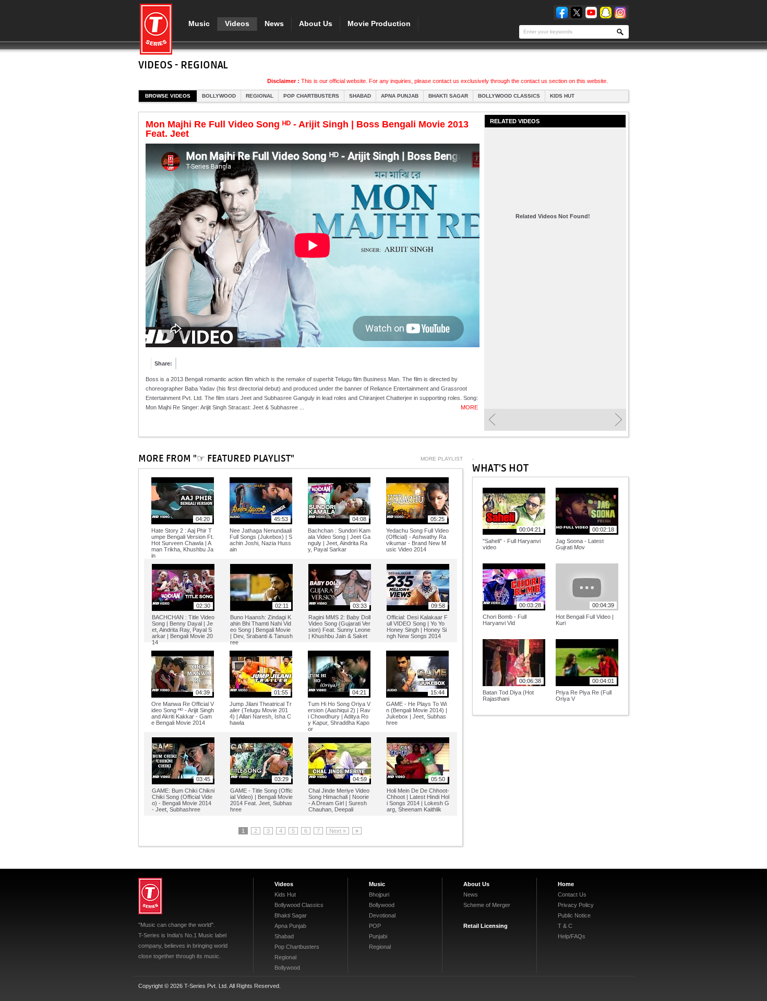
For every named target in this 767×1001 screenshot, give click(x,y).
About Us (315, 23)
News (274, 23)
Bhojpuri (379, 894)
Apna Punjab (399, 96)
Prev (491, 420)
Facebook (562, 12)
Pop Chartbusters (311, 96)
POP (375, 926)
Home (566, 884)
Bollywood (219, 96)
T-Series (150, 896)
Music (199, 23)
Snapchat (606, 12)
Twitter (576, 12)
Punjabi (378, 936)
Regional (259, 96)
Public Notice (574, 915)
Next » (337, 831)
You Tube (591, 12)
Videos (237, 23)
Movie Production (379, 23)
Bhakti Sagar (448, 96)
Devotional (382, 915)
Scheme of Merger (486, 905)
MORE (469, 407)
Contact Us (572, 894)
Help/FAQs (571, 936)
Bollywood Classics (509, 96)
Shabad (360, 96)
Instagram (620, 12)
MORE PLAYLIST (442, 459)
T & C (565, 926)
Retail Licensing (485, 926)
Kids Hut (562, 96)
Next (618, 420)
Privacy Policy (576, 905)
